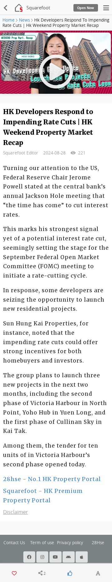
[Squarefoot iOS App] (82, 557)
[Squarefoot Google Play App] (69, 557)
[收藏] (14, 573)
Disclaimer (15, 512)
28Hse (98, 542)
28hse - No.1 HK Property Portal (52, 479)
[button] (42, 573)
